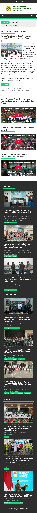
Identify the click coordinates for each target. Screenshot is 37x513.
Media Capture (16, 328)
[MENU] (35, 16)
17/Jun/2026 (8, 208)
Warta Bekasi (21, 359)
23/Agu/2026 (8, 424)
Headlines (6, 393)
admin (13, 41)
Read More (5, 84)
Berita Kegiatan (7, 222)
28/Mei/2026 (8, 456)
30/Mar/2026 (8, 315)
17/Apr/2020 (8, 379)
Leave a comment (24, 90)
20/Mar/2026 (8, 275)
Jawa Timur (21, 88)
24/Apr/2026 (8, 492)
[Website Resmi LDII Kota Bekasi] (2, 15)
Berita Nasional (7, 502)
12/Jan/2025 (8, 347)
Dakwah (15, 222)
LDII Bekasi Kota (22, 509)
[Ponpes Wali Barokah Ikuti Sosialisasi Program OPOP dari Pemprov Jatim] (11, 44)
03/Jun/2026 (8, 242)
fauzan (15, 208)
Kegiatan (6, 359)
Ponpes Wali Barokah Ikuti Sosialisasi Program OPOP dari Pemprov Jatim (16, 37)
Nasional (4, 88)
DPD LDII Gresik (14, 88)
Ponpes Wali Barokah (11, 90)
